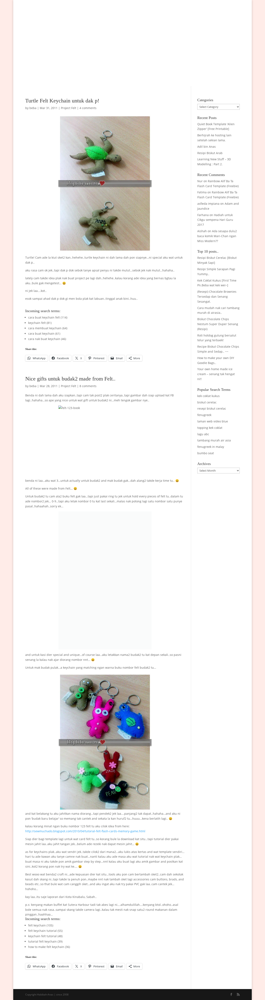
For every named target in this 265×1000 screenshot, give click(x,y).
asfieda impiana (208, 204)
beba (32, 108)
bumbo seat (205, 453)
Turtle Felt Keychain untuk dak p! (62, 101)
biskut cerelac (207, 402)
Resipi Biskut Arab (210, 153)
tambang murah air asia (214, 440)
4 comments (88, 108)
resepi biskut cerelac (211, 408)
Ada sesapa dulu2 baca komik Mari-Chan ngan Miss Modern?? (217, 236)
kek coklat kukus (208, 396)
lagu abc (203, 434)
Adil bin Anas (206, 147)
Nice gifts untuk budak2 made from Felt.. (70, 379)
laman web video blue (212, 421)
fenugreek (204, 415)
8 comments (88, 386)
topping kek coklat (209, 428)
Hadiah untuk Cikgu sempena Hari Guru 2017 (215, 220)
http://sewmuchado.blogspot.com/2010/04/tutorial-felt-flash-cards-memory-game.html (85, 831)
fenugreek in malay (210, 447)
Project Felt (68, 108)
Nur (200, 181)
